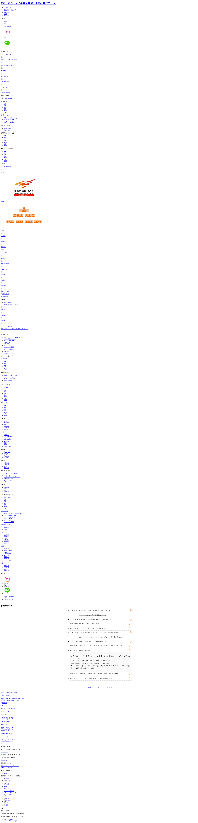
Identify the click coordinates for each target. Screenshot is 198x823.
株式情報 (6, 441)
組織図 (5, 424)
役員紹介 (6, 427)
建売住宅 (6, 527)
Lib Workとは (7, 7)
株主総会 (6, 444)
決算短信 (6, 435)
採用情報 (6, 15)
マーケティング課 (9, 478)
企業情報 (6, 12)
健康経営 (6, 422)
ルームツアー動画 (9, 347)
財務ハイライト (8, 446)
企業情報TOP (7, 166)
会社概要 (6, 421)
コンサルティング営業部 (10, 473)
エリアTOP (4, 358)
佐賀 (5, 109)
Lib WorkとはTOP (8, 54)
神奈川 (5, 145)
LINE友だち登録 (8, 353)
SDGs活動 (6, 343)
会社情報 (6, 785)
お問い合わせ (7, 351)
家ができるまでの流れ (10, 340)
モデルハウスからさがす (10, 118)
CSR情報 (6, 426)
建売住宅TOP (7, 128)
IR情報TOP (7, 252)
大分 (5, 107)
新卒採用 (6, 463)
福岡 (5, 105)
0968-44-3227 (4, 773)
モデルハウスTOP (9, 98)
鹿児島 (5, 110)
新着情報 (6, 429)
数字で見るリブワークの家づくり (13, 337)
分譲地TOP (7, 130)
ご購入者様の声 (8, 342)
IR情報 (5, 14)
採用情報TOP (7, 302)
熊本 (5, 104)
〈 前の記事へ (88, 687)
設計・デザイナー (9, 480)
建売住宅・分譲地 (9, 10)
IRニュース (7, 438)
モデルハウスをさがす (10, 9)
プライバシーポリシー (10, 792)
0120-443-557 (4, 752)
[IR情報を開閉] (5, 546)
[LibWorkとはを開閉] (8, 511)
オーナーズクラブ (9, 345)
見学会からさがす (9, 122)
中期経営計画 (7, 439)
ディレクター (7, 475)
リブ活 (5, 466)
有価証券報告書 (8, 436)
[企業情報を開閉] (6, 532)
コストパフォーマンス (10, 339)
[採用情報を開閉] (6, 563)
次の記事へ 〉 (110, 687)
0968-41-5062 (4, 760)
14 (103, 687)
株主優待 (6, 443)
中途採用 (6, 464)
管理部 (5, 481)
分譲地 (5, 529)
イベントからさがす (9, 121)
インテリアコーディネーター (12, 477)
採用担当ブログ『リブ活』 (11, 304)
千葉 (5, 112)
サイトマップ (7, 794)
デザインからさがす (9, 119)
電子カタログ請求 (9, 350)
